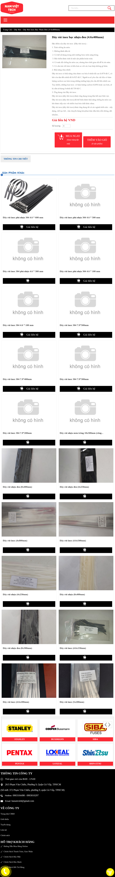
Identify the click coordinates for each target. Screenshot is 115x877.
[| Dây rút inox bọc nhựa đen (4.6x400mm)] (18, 7)
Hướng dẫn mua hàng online (16, 846)
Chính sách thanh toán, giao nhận (18, 851)
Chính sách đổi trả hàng (14, 867)
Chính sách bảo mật (12, 857)
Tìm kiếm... (109, 8)
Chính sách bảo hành (13, 862)
